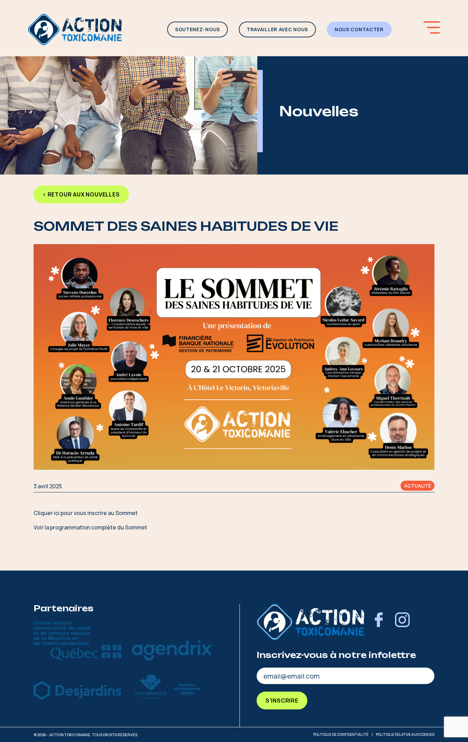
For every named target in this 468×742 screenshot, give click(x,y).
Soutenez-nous (197, 29)
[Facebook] (378, 622)
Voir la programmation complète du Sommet (90, 527)
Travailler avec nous (277, 29)
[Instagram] (402, 622)
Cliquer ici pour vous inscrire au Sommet (86, 513)
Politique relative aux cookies (405, 734)
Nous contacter (359, 29)
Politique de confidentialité (340, 734)
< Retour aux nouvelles (81, 194)
